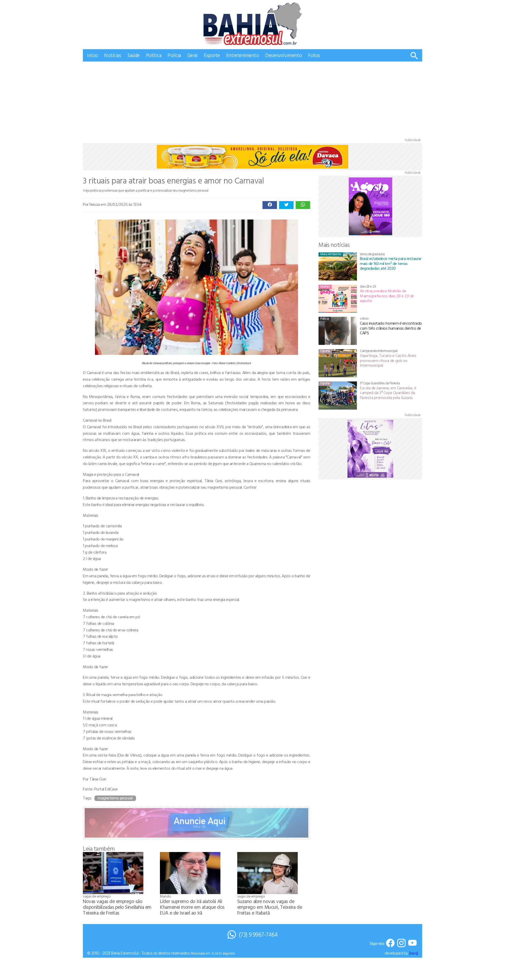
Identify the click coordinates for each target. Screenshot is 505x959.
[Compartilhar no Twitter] (286, 205)
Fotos (314, 55)
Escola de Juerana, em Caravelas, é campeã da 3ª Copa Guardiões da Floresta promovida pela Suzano (388, 393)
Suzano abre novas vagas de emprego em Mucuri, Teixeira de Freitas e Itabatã (269, 906)
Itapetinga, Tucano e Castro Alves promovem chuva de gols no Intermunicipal (388, 360)
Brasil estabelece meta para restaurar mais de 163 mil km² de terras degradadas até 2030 (390, 263)
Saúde (133, 55)
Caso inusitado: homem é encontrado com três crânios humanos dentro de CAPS (391, 328)
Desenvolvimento (283, 55)
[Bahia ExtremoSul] (252, 23)
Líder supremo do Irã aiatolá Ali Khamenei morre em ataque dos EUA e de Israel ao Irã (192, 906)
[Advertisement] (252, 101)
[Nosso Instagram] (401, 943)
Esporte (212, 55)
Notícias (112, 55)
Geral (192, 55)
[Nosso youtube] (412, 943)
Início (92, 55)
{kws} (413, 953)
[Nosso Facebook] (390, 943)
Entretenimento (242, 55)
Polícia (174, 55)
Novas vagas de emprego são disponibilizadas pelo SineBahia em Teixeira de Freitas (117, 906)
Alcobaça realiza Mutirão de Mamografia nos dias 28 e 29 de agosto (387, 296)
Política (153, 55)
